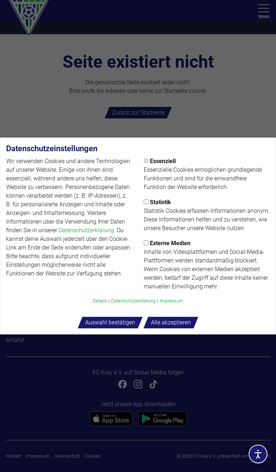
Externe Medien (170, 243)
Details (100, 301)
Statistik (160, 202)
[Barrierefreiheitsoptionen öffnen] (258, 454)
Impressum (171, 301)
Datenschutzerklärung (86, 230)
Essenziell (163, 161)
